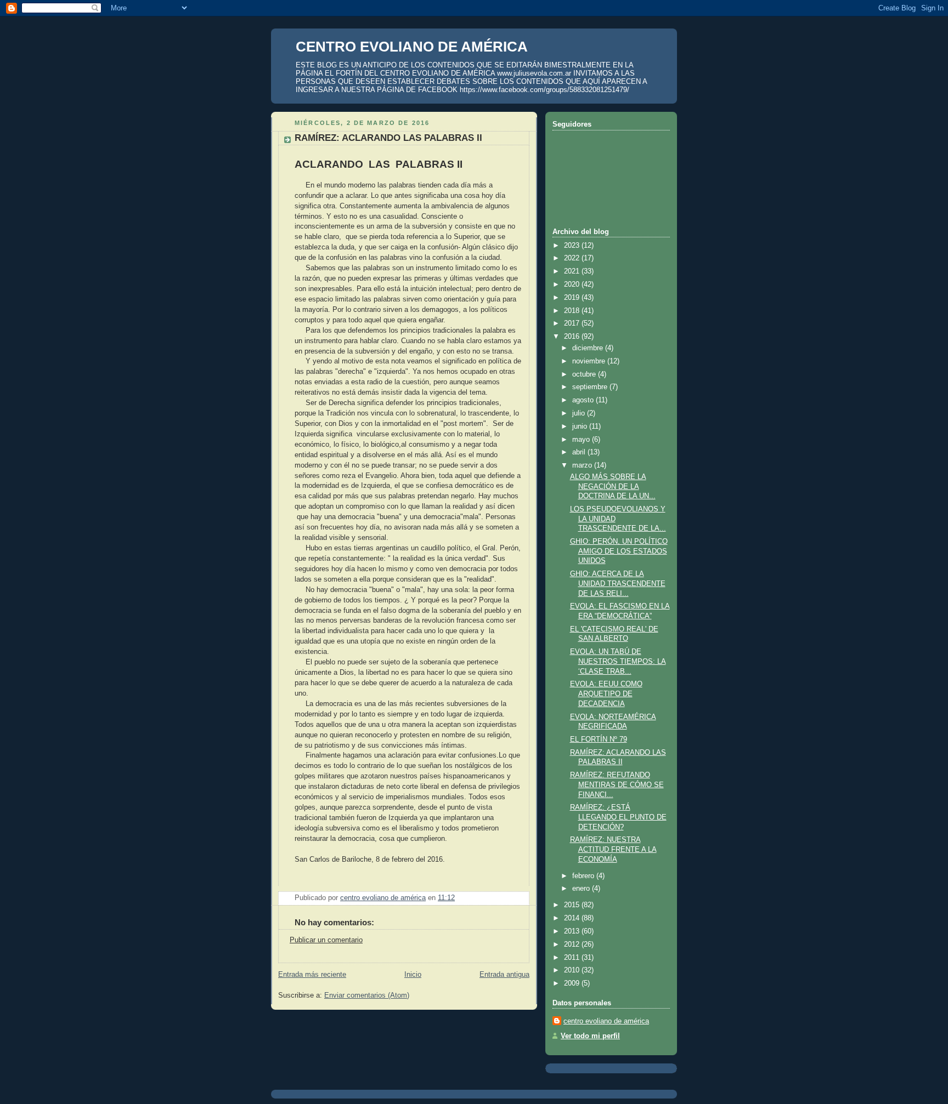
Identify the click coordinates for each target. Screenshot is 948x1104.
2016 (573, 336)
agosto (584, 400)
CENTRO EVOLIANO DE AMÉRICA (412, 46)
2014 (573, 918)
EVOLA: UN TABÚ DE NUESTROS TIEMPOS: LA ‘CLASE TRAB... (618, 661)
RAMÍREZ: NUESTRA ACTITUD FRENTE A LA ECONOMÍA (613, 849)
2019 (573, 297)
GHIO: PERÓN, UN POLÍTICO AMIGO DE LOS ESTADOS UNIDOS (619, 551)
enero (582, 888)
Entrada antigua (504, 974)
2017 (573, 323)
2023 (573, 245)
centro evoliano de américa (606, 1021)
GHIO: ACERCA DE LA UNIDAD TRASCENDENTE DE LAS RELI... (617, 583)
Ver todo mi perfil (590, 1036)
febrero (584, 876)
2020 (573, 284)
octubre (585, 374)
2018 (573, 311)
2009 (573, 983)
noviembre (589, 361)
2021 (573, 271)
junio (580, 426)
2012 (573, 944)
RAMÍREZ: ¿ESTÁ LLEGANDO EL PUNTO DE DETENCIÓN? (618, 817)
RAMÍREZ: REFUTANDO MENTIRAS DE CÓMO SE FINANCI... (617, 784)
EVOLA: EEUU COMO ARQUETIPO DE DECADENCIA (606, 693)
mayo (582, 439)
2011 (573, 957)
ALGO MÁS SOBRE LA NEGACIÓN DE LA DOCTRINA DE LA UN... (613, 486)
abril (580, 452)
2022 (573, 258)
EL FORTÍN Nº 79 (598, 739)
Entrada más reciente (312, 974)
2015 (573, 905)
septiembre (591, 387)
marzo (583, 465)
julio (579, 413)
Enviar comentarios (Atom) (366, 995)
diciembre (588, 348)
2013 (573, 931)
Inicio (412, 974)
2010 (573, 970)
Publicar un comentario (326, 940)
